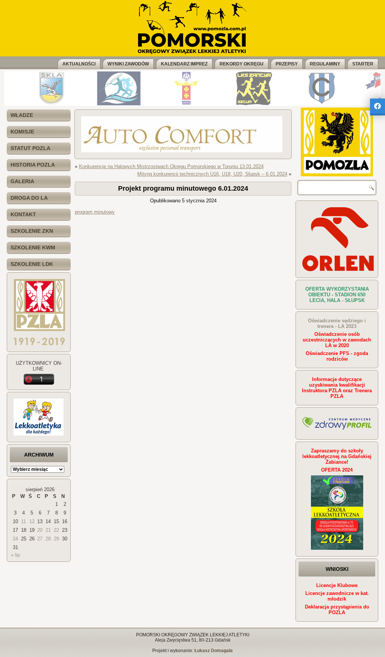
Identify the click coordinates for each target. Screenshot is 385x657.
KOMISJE (22, 132)
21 (48, 530)
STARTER (362, 64)
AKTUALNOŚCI (78, 64)
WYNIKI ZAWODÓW (128, 64)
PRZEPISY (287, 64)
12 (32, 521)
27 (39, 539)
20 (39, 530)
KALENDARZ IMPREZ (184, 64)
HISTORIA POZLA (33, 165)
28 (48, 539)
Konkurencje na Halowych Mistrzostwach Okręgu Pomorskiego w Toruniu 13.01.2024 (171, 166)
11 (23, 521)
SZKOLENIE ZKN (32, 231)
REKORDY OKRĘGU (242, 64)
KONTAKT (23, 214)
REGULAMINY (325, 64)
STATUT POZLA (30, 148)
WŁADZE (22, 115)
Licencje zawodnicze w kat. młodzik (337, 596)
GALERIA (22, 181)
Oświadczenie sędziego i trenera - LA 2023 (337, 323)
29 (56, 539)
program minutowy (95, 212)
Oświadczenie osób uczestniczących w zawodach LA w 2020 (337, 339)
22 (56, 530)
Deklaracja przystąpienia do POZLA (337, 609)
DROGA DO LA (29, 198)
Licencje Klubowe (337, 585)
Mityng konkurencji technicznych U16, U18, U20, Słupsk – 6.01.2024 (212, 174)
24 (15, 539)
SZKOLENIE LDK (32, 264)
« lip (15, 555)
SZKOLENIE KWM (33, 247)
